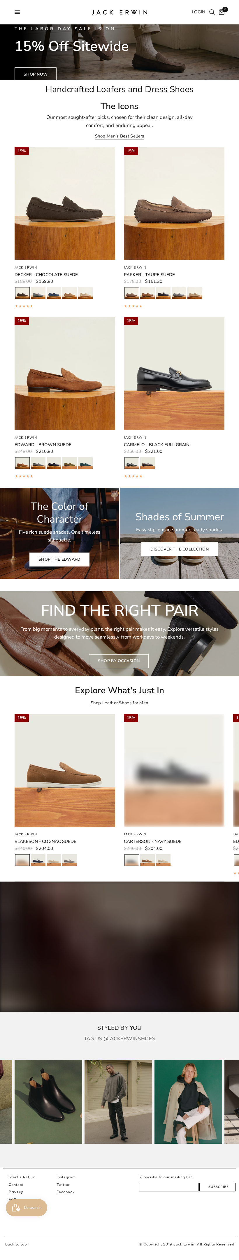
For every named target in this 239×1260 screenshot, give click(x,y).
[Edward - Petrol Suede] (85, 463)
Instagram (66, 1177)
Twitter (63, 1184)
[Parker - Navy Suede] (163, 293)
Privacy (16, 1191)
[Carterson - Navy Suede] (132, 860)
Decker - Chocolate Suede (46, 275)
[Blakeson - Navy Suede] (38, 860)
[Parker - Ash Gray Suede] (179, 293)
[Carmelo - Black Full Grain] (132, 463)
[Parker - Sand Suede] (194, 293)
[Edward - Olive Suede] (69, 463)
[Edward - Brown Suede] (22, 463)
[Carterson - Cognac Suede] (147, 860)
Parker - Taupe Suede (149, 275)
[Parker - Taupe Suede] (132, 293)
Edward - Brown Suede (43, 445)
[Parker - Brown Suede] (147, 293)
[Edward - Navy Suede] (54, 463)
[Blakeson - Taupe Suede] (69, 860)
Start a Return (22, 1177)
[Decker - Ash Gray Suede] (38, 293)
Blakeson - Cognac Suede (45, 841)
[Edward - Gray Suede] (38, 463)
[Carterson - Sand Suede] (163, 860)
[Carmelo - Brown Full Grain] (147, 463)
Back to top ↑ (17, 1244)
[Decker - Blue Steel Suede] (54, 293)
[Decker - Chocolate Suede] (22, 293)
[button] (36, 74)
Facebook (66, 1191)
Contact (16, 1184)
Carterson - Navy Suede (153, 841)
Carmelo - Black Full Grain (156, 445)
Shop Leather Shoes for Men (120, 702)
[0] (220, 12)
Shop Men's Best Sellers (119, 136)
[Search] (212, 12)
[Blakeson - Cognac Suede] (22, 860)
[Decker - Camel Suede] (69, 293)
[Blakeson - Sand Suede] (54, 860)
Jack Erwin (26, 267)
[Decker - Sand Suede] (85, 293)
